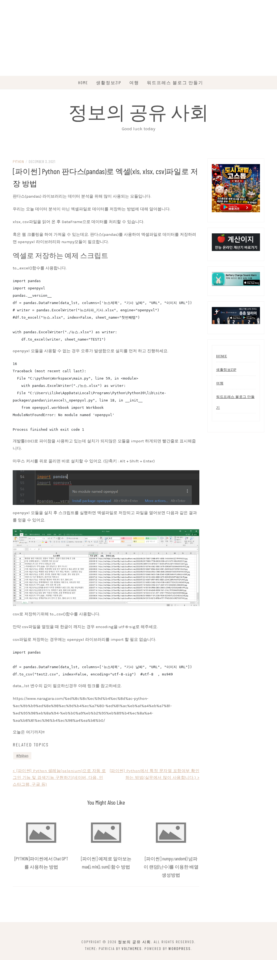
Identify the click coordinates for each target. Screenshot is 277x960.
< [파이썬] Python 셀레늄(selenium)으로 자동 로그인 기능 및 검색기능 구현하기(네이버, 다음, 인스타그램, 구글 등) (59, 777)
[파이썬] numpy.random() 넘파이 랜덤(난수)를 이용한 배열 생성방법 (171, 866)
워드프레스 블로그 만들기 (175, 82)
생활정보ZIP (108, 82)
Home (83, 82)
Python (18, 161)
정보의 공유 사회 (138, 111)
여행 (134, 82)
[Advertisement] (138, 38)
